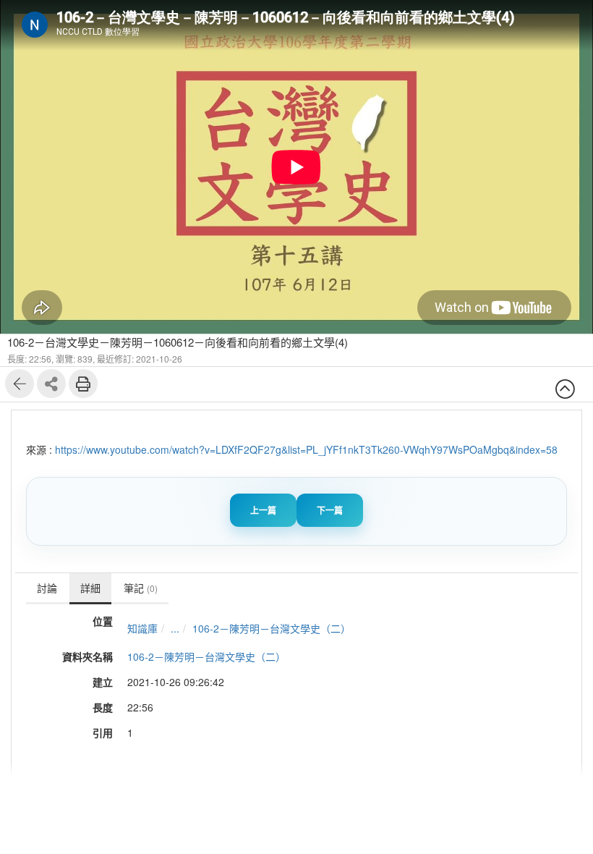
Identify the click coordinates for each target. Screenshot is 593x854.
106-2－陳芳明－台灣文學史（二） (271, 628)
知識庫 (142, 628)
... (175, 628)
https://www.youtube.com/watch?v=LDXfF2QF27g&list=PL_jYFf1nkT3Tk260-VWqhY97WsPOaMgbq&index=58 (306, 449)
